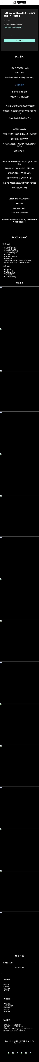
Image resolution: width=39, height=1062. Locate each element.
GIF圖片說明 (19, 85)
